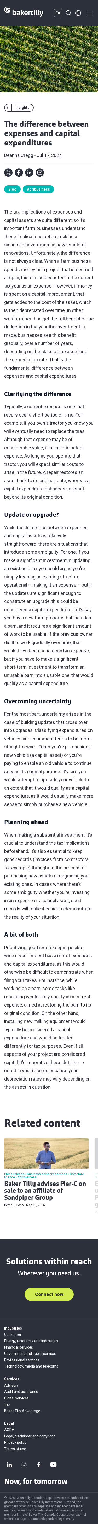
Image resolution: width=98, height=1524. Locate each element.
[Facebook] (38, 1464)
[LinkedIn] (9, 1464)
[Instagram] (24, 1464)
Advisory (11, 1385)
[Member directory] (78, 13)
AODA (9, 1430)
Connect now (49, 1294)
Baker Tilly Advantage (22, 1411)
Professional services (21, 1360)
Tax (7, 1404)
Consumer (12, 1334)
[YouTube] (53, 1464)
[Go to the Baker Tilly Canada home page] (23, 13)
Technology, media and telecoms (31, 1366)
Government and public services (30, 1353)
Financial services (18, 1347)
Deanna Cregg (18, 155)
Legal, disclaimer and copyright (29, 1436)
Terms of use (15, 1449)
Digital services (16, 1398)
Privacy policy (15, 1442)
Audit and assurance (21, 1391)
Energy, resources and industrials (31, 1341)
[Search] (68, 13)
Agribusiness (38, 189)
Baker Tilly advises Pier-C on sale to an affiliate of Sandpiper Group (45, 1191)
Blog (12, 189)
